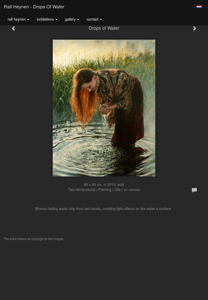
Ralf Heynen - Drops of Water (34, 6)
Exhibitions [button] (46, 19)
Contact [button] (93, 19)
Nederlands (199, 6)
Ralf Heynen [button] (17, 19)
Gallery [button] (71, 19)
